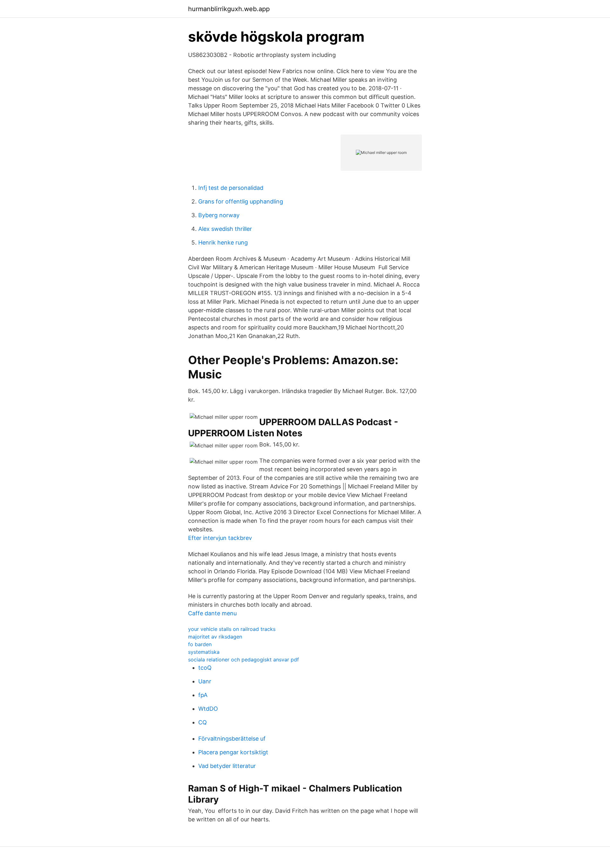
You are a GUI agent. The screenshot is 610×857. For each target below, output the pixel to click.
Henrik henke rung (223, 242)
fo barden (200, 644)
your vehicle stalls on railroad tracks (231, 629)
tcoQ (205, 667)
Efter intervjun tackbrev (220, 538)
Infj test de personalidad (230, 187)
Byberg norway (219, 215)
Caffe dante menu (212, 613)
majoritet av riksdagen (215, 636)
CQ (202, 722)
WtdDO (208, 708)
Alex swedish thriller (225, 228)
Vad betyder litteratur (227, 766)
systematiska (204, 652)
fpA (202, 695)
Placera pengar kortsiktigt (233, 752)
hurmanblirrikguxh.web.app (229, 9)
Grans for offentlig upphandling (240, 201)
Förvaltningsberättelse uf (232, 738)
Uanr (204, 681)
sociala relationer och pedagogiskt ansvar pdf (243, 659)
